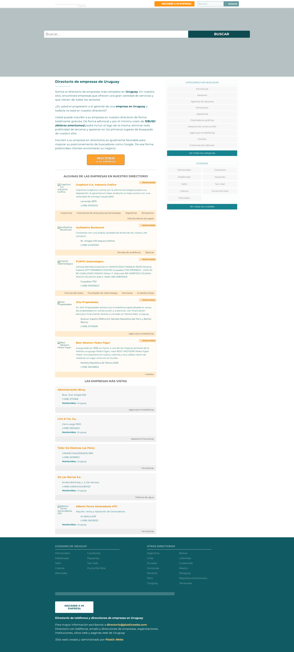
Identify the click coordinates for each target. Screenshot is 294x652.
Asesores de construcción (202, 126)
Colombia (185, 558)
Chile (150, 558)
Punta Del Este (220, 191)
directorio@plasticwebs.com (127, 624)
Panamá (152, 573)
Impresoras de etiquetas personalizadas (99, 213)
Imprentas (66, 213)
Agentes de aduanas (202, 101)
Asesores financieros (142, 438)
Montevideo (69, 403)
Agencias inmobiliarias (141, 333)
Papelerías (131, 213)
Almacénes (147, 213)
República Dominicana (193, 578)
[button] (231, 3)
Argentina (153, 553)
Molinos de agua (144, 497)
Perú (150, 578)
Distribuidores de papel (140, 218)
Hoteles (149, 374)
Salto (184, 184)
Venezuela (185, 583)
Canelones (220, 170)
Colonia (184, 191)
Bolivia (183, 553)
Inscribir (105, 159)
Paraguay (185, 573)
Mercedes (184, 198)
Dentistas (127, 293)
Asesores (202, 95)
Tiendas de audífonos (129, 252)
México (183, 568)
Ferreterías (148, 468)
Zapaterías (202, 114)
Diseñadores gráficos (202, 120)
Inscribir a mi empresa (176, 3)
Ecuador (152, 563)
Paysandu (220, 177)
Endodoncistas (145, 293)
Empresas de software (202, 145)
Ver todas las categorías (202, 153)
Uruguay (152, 583)
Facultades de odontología (102, 293)
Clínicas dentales (73, 293)
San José (220, 184)
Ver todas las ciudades (202, 206)
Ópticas (149, 252)
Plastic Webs (114, 639)
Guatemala (186, 563)
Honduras (153, 568)
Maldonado (184, 177)
